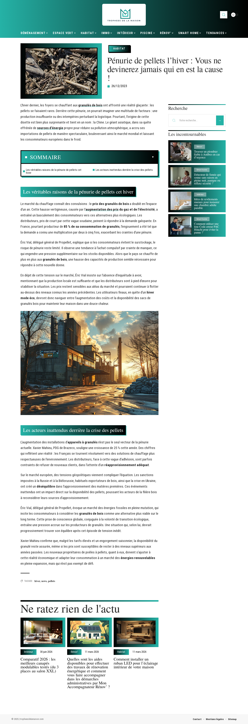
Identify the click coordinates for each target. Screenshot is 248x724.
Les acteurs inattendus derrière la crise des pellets (124, 169)
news (44, 581)
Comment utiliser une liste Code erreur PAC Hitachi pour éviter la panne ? (206, 228)
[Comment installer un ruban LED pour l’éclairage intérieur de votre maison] (136, 632)
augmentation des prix (102, 209)
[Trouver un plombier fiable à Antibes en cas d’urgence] (180, 151)
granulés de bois (90, 105)
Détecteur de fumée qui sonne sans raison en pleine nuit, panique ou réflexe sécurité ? (207, 179)
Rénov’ (74, 652)
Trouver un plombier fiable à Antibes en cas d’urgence (207, 154)
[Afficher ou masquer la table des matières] (107, 157)
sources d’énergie (50, 128)
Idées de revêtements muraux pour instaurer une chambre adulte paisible (206, 203)
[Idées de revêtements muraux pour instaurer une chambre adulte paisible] (180, 201)
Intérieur (28, 652)
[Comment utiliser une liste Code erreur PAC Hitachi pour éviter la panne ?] (180, 225)
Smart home (202, 170)
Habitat (119, 48)
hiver (37, 581)
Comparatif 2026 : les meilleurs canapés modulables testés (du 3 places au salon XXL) (40, 664)
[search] (223, 14)
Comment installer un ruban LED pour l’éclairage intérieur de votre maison (136, 663)
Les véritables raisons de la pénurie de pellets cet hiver (54, 171)
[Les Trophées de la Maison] (124, 15)
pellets (51, 581)
